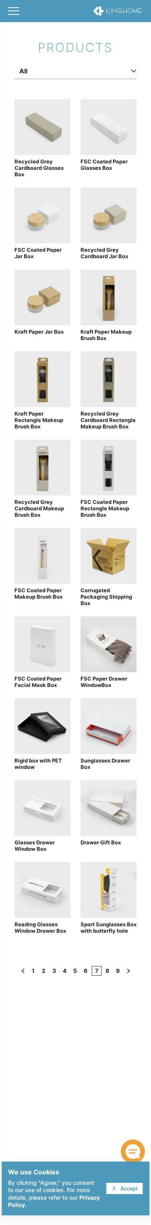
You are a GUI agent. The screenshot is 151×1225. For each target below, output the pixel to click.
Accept (128, 1189)
